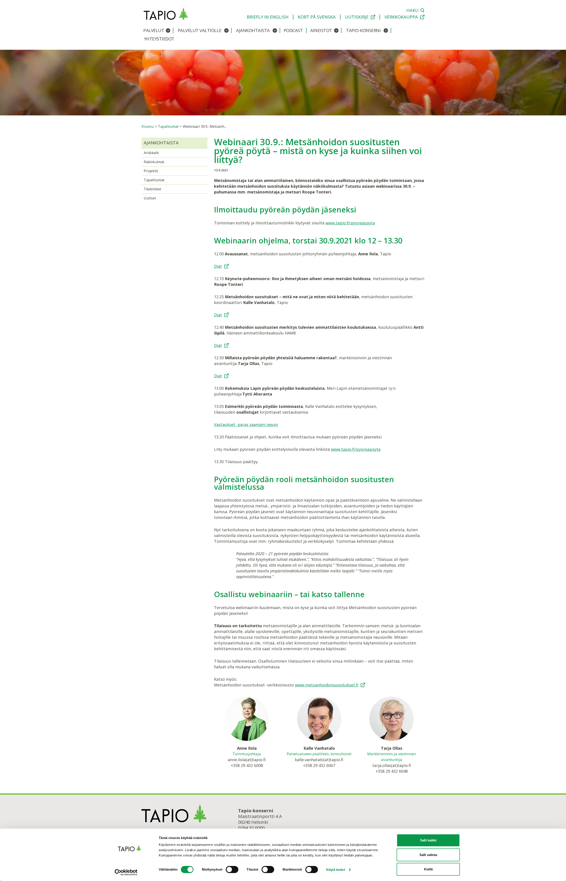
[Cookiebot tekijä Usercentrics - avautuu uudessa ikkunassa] (129, 872)
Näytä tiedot (335, 869)
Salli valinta (428, 855)
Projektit (151, 170)
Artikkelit (151, 152)
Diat (218, 266)
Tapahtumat (154, 180)
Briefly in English (268, 17)
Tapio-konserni (363, 30)
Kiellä (428, 869)
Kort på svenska (317, 17)
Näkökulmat (154, 161)
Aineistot (321, 30)
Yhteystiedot (159, 39)
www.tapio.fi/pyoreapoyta (350, 223)
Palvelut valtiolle (199, 30)
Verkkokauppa (401, 17)
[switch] (232, 869)
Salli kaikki (428, 840)
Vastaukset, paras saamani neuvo (246, 424)
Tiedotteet (152, 189)
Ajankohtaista (253, 30)
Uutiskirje (357, 17)
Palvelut (153, 30)
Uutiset (150, 198)
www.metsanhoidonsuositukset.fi (326, 685)
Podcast (293, 30)
